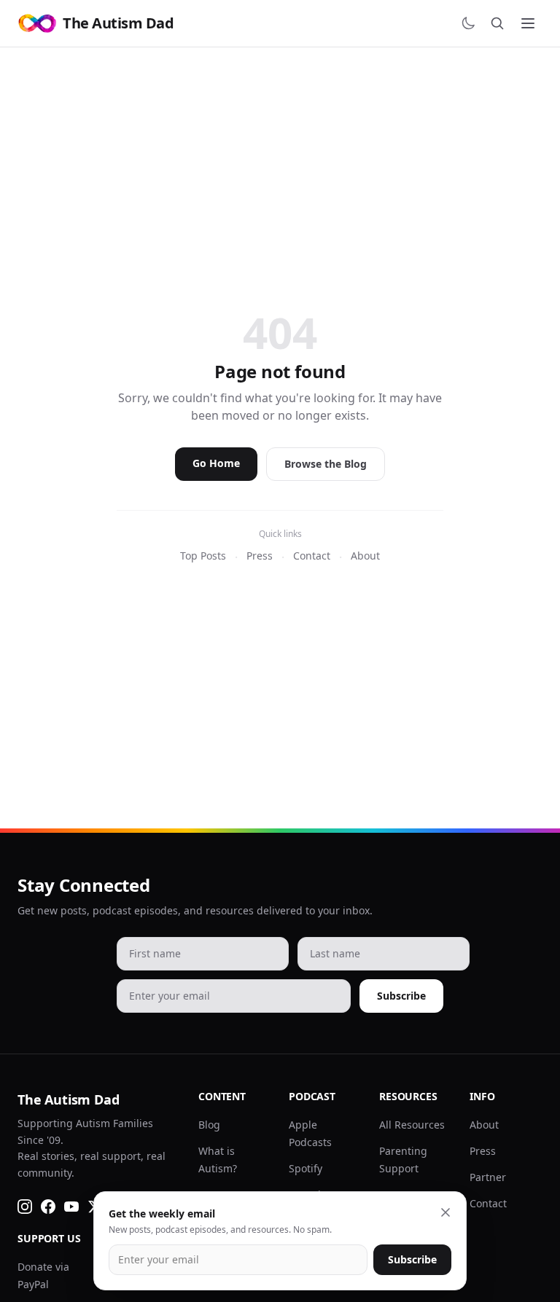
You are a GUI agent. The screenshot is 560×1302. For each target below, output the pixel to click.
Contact (311, 555)
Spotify (305, 1168)
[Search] (497, 23)
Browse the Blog (325, 464)
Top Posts (203, 555)
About (365, 555)
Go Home (216, 463)
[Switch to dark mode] (468, 23)
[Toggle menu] (527, 23)
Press (259, 555)
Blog (209, 1125)
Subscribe (401, 996)
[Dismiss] (445, 1212)
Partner (488, 1177)
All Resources (412, 1125)
